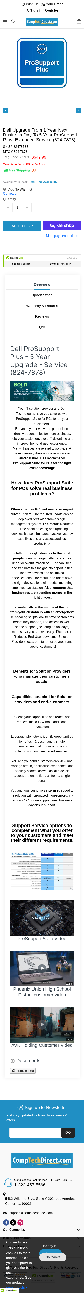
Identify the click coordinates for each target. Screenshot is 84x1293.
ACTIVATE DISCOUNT (42, 690)
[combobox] (18, 660)
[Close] (77, 598)
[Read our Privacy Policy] (72, 679)
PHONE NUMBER (19, 651)
